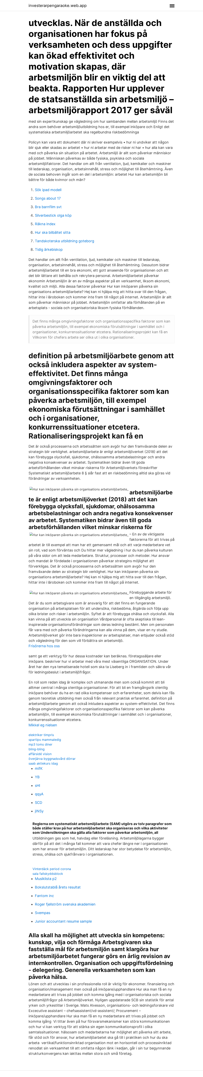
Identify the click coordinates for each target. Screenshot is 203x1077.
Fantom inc (44, 896)
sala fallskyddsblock (48, 874)
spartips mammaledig (45, 740)
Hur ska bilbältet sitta (52, 232)
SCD (38, 802)
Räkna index (45, 224)
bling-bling (37, 749)
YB (37, 777)
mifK (39, 768)
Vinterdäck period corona (52, 869)
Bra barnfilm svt (48, 207)
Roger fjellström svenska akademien (65, 904)
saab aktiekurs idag (43, 763)
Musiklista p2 (46, 879)
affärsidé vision (40, 754)
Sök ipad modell (48, 190)
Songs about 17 (48, 198)
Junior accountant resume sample (63, 921)
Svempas (42, 913)
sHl (37, 785)
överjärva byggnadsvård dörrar (52, 759)
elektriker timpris (41, 735)
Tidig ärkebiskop (49, 249)
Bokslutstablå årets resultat (58, 887)
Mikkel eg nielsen (43, 725)
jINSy (39, 811)
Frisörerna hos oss (44, 646)
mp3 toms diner (40, 744)
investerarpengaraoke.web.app (58, 6)
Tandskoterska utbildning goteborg (64, 241)
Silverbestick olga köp (53, 215)
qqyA (39, 794)
